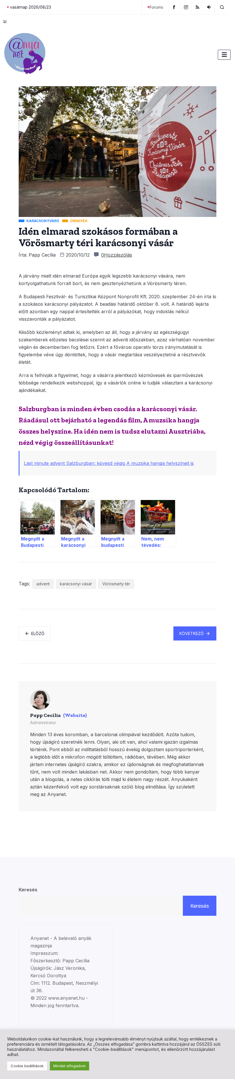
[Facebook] (174, 7)
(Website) (75, 715)
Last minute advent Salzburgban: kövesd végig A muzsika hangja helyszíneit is (109, 463)
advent (43, 583)
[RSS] (198, 7)
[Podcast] (210, 7)
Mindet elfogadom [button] (69, 1065)
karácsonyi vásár (76, 583)
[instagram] (187, 7)
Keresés (28, 890)
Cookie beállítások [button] (27, 1065)
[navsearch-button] (222, 7)
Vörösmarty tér (116, 583)
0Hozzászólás (116, 255)
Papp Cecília (42, 255)
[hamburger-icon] (224, 55)
